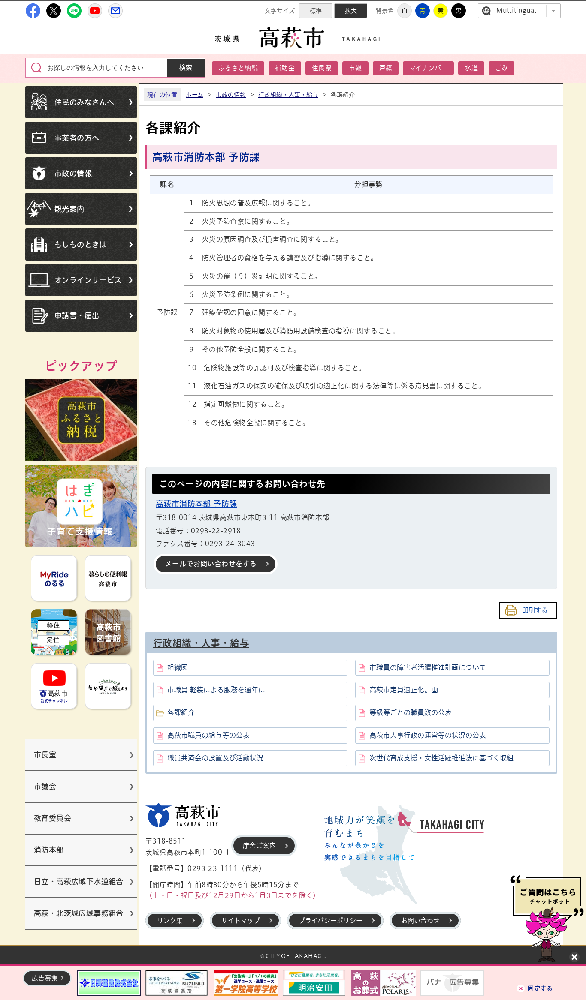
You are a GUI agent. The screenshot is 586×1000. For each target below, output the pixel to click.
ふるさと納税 (238, 68)
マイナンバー (428, 68)
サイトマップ (240, 920)
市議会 (45, 786)
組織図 (177, 667)
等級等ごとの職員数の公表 (410, 712)
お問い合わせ (420, 920)
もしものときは (80, 244)
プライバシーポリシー (330, 920)
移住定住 (54, 632)
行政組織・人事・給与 (288, 95)
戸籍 (386, 68)
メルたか (115, 10)
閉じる (574, 957)
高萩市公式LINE (74, 10)
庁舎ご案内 (259, 845)
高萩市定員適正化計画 (403, 689)
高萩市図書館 (108, 632)
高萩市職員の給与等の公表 (208, 735)
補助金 (285, 68)
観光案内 (69, 209)
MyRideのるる (54, 578)
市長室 (45, 754)
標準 (316, 11)
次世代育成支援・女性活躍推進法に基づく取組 (441, 757)
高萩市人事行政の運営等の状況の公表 (427, 735)
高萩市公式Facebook (33, 10)
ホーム (194, 95)
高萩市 (182, 815)
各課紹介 (181, 712)
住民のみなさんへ (84, 102)
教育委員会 (52, 818)
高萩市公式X (53, 10)
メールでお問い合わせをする (211, 563)
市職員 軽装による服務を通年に (216, 689)
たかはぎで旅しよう (108, 686)
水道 (471, 68)
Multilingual (516, 10)
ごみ (501, 68)
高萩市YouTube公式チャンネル (95, 10)
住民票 (322, 68)
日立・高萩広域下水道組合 (79, 881)
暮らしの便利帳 (108, 578)
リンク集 (170, 920)
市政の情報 (73, 173)
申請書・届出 (76, 315)
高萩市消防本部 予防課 (196, 504)
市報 (355, 68)
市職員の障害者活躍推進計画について (427, 667)
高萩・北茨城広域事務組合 (79, 913)
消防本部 (49, 849)
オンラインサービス (88, 280)
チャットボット (547, 918)
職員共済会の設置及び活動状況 (215, 757)
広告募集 (45, 978)
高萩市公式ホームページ (293, 37)
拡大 (351, 11)
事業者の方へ (76, 137)
